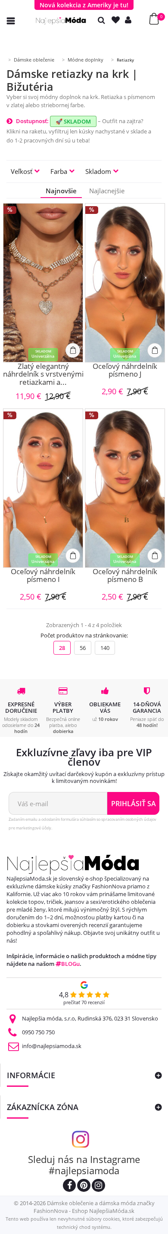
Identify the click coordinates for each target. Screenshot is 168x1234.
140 (104, 648)
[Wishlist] (118, 20)
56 (83, 648)
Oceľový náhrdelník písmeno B (125, 576)
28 (62, 648)
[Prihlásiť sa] (130, 20)
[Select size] (72, 350)
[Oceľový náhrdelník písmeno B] (125, 488)
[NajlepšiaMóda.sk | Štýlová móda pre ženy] (61, 21)
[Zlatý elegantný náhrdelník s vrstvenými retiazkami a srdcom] (43, 283)
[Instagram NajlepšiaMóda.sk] (98, 1186)
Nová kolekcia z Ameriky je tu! (84, 5)
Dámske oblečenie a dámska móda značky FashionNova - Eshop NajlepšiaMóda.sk (94, 1207)
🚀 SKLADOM (73, 121)
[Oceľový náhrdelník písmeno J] (125, 283)
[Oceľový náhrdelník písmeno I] (43, 488)
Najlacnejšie (106, 190)
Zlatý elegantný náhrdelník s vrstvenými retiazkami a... (43, 374)
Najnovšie (61, 190)
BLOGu (70, 964)
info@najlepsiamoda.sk (51, 1046)
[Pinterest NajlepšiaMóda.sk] (83, 1186)
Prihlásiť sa (133, 803)
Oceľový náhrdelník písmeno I (43, 576)
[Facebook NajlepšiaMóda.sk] (69, 1186)
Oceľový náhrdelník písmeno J (125, 370)
